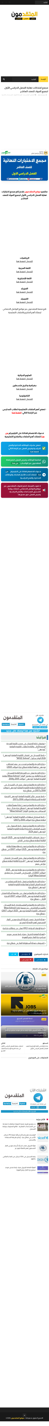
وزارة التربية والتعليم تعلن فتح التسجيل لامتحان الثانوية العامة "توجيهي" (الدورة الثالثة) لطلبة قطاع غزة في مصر (24, 861)
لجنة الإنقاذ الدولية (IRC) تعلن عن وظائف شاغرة (24, 928)
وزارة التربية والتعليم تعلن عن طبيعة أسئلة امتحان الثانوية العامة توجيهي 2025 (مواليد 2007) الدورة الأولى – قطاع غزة (23, 896)
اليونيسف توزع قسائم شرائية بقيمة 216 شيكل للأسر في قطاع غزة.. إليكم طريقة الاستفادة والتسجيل (20, 1137)
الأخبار (44, 975)
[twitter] (2, 2)
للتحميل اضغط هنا (24, 261)
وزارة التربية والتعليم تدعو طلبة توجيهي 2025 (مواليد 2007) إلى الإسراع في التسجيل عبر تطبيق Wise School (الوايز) (25, 873)
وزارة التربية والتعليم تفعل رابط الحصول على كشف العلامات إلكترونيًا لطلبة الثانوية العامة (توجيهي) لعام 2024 (26, 829)
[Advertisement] (24, 46)
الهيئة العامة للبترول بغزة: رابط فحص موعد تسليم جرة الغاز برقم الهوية (25, 1031)
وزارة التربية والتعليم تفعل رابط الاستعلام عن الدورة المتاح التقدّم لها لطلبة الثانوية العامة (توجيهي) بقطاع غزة (25, 884)
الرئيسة (43, 79)
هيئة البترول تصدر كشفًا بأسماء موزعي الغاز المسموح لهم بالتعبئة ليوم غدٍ (25, 987)
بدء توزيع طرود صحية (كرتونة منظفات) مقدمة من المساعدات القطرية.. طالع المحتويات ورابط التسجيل (19, 1126)
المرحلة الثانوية (18, 95)
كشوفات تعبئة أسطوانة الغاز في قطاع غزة (26, 943)
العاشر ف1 (26, 95)
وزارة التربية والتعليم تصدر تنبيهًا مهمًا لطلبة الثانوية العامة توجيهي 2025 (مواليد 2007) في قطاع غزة (24, 849)
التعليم (32, 95)
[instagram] (9, 2)
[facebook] (6, 2)
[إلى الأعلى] (24, 1415)
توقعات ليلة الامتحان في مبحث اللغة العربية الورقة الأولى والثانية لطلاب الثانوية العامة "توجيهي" (26, 746)
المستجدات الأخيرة (7, 95)
